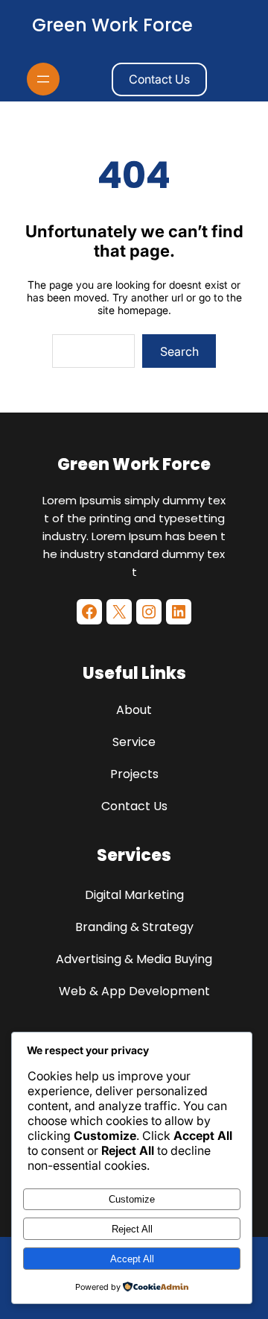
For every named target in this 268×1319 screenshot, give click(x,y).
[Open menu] (43, 79)
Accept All (132, 1259)
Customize (132, 1199)
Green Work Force (112, 25)
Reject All (132, 1229)
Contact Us (159, 79)
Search (179, 351)
